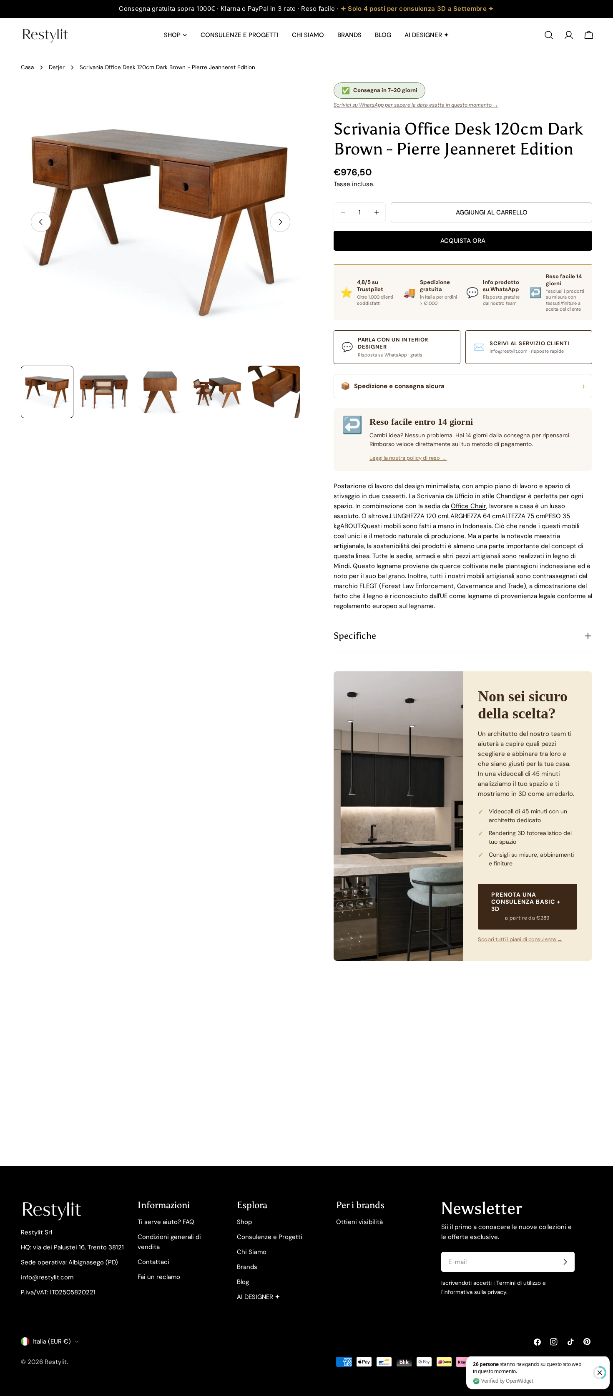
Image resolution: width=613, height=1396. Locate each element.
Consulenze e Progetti (269, 1237)
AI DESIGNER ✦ (258, 1297)
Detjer (57, 67)
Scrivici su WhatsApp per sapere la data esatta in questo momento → (416, 105)
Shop (244, 1222)
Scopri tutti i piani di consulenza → (520, 939)
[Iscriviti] (565, 1262)
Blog (243, 1282)
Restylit (56, 1362)
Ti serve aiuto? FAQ (166, 1222)
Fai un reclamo (159, 1277)
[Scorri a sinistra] (41, 222)
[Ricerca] (548, 35)
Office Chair (468, 506)
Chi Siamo (251, 1252)
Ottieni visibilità (359, 1222)
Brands (247, 1267)
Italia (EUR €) (52, 1341)
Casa (27, 67)
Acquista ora (462, 241)
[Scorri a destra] (280, 222)
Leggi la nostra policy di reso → (408, 457)
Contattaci (153, 1262)
